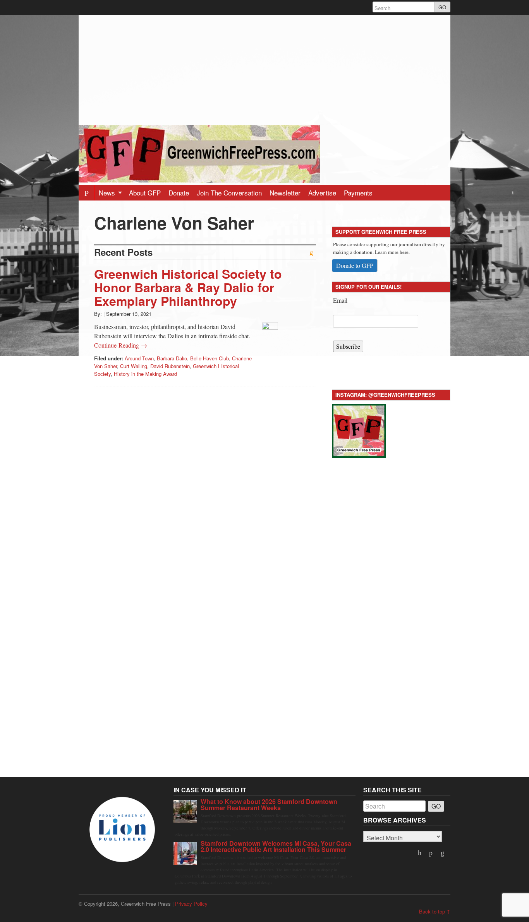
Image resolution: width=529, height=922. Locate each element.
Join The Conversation (229, 192)
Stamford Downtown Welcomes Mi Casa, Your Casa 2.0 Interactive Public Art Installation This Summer (276, 846)
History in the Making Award (145, 373)
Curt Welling (133, 366)
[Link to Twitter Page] (420, 853)
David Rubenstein (170, 366)
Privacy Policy (191, 903)
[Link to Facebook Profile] (432, 853)
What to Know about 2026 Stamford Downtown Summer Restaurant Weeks (269, 804)
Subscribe (348, 346)
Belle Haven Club (209, 358)
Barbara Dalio (172, 358)
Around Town (139, 358)
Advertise (322, 192)
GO (442, 7)
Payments (358, 192)
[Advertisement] (264, 69)
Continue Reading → (120, 345)
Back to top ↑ (434, 911)
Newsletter (285, 192)
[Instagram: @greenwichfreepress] (359, 429)
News (108, 192)
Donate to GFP (354, 265)
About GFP (145, 192)
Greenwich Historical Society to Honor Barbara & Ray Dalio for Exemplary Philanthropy (188, 287)
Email (340, 300)
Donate (178, 192)
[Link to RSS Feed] (443, 853)
